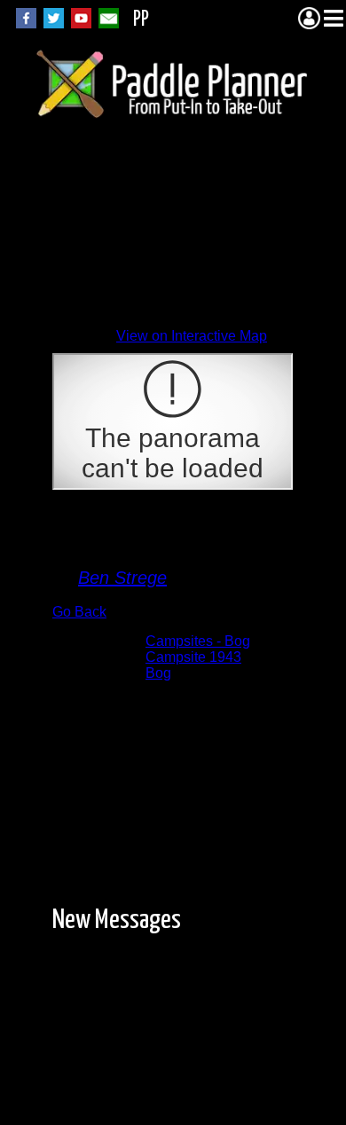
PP (141, 20)
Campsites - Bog (197, 641)
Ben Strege (122, 577)
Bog (158, 673)
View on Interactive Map (191, 335)
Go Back (79, 611)
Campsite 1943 (193, 657)
